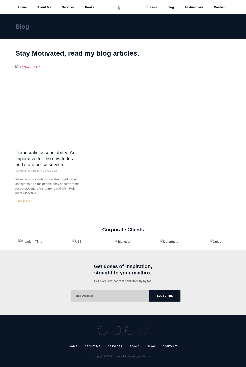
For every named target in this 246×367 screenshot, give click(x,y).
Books (89, 7)
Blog (170, 7)
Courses (151, 7)
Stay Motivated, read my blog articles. (77, 53)
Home (22, 7)
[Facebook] (102, 330)
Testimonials (193, 7)
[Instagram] (130, 330)
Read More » (23, 200)
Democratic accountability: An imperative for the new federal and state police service (45, 158)
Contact (220, 7)
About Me (44, 7)
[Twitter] (116, 330)
